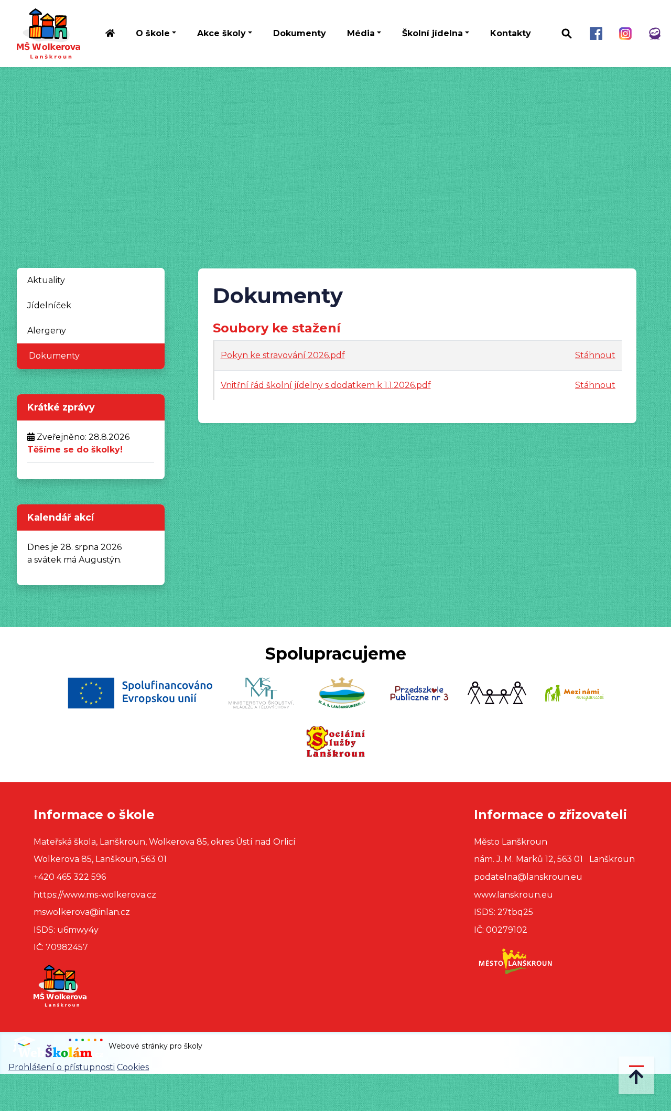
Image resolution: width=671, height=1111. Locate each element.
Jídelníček (49, 305)
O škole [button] (153, 33)
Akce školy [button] (221, 33)
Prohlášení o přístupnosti (61, 1067)
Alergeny (46, 331)
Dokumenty (299, 33)
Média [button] (361, 33)
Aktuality (46, 280)
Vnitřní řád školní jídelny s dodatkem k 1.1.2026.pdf (326, 385)
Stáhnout (595, 355)
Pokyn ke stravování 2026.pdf (283, 355)
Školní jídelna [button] (432, 33)
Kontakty (510, 33)
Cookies (133, 1067)
